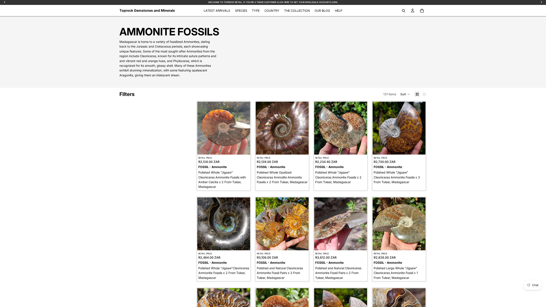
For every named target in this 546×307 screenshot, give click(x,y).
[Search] (403, 10)
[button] (405, 94)
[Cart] (422, 10)
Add (305, 148)
